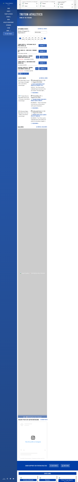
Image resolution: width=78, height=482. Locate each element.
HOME (8, 8)
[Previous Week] (20, 38)
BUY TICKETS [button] (9, 33)
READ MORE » (35, 92)
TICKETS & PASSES (8, 14)
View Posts (45, 419)
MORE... (8, 30)
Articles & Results (28, 480)
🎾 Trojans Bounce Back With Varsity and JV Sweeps (38, 99)
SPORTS (8, 17)
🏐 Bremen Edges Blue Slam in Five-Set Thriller (38, 115)
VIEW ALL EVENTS (43, 28)
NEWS (8, 19)
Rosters (47, 480)
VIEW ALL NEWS (44, 78)
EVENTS (8, 11)
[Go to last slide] (20, 4)
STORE (8, 28)
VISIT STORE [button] (66, 465)
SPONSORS (8, 25)
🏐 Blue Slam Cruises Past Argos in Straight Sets (38, 84)
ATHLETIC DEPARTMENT (8, 22)
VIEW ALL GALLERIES (42, 127)
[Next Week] (45, 38)
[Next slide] (75, 4)
